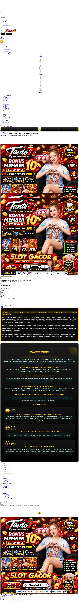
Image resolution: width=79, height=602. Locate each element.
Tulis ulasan (15, 298)
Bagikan (2, 306)
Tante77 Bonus (6, 486)
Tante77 (4, 21)
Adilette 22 (5, 106)
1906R (4, 115)
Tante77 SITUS (6, 481)
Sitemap (4, 488)
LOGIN (59, 129)
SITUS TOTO (6, 467)
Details (1, 307)
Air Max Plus (5, 98)
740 (3, 113)
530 (3, 111)
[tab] (39, 44)
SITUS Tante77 (6, 24)
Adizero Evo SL (6, 108)
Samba (4, 105)
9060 (4, 116)
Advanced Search (3, 39)
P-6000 (4, 99)
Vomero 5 (5, 100)
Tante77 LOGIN (6, 479)
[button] (3, 195)
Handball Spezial (6, 104)
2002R (4, 114)
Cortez (4, 96)
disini (11, 281)
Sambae (4, 107)
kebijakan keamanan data (28, 505)
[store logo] (10, 32)
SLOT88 (4, 499)
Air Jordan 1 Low (6, 97)
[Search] (1, 41)
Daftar (9, 33)
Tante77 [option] (2, 275)
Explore (2, 44)
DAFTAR (19, 129)
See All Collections (6, 101)
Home (4, 132)
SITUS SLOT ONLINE (6, 122)
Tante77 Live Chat (6, 487)
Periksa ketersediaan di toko (5, 305)
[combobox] (6, 38)
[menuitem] (5, 47)
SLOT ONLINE (6, 25)
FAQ (4, 485)
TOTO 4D (4, 123)
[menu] (39, 82)
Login (3, 33)
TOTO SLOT (5, 469)
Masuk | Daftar (6, 20)
